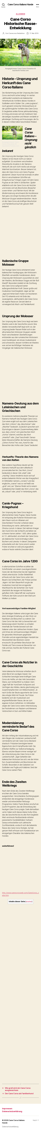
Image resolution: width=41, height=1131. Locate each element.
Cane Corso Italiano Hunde (20, 4)
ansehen (29, 902)
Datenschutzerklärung (12, 1111)
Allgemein (20, 14)
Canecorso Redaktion (16, 33)
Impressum (7, 1108)
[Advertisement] (20, 230)
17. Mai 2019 (34, 33)
